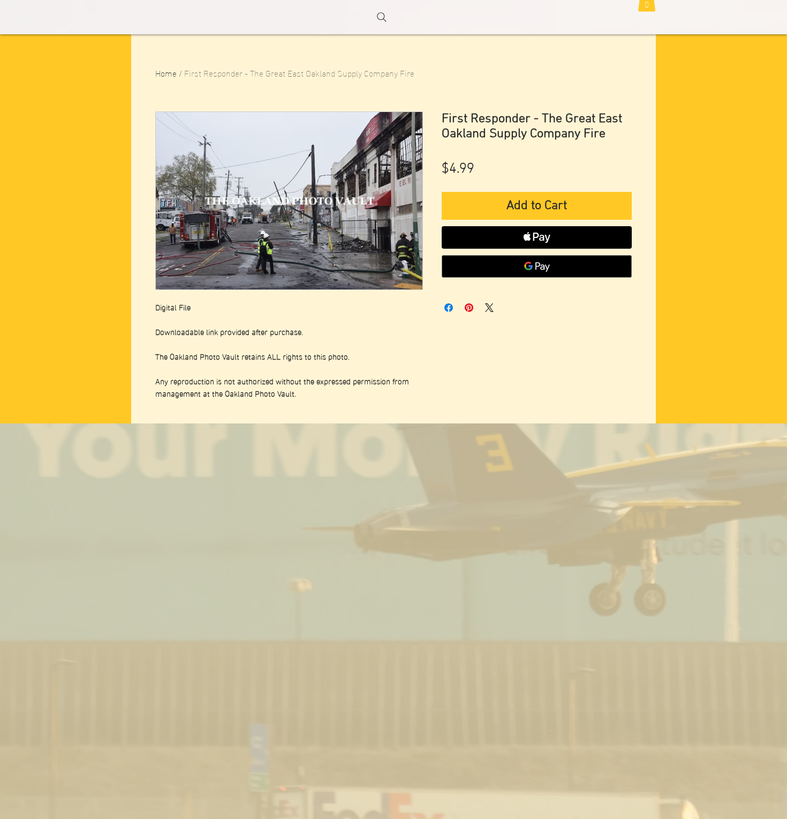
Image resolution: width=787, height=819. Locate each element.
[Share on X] (489, 307)
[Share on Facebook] (448, 307)
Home (166, 72)
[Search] (381, 17)
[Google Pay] (537, 266)
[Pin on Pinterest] (469, 307)
